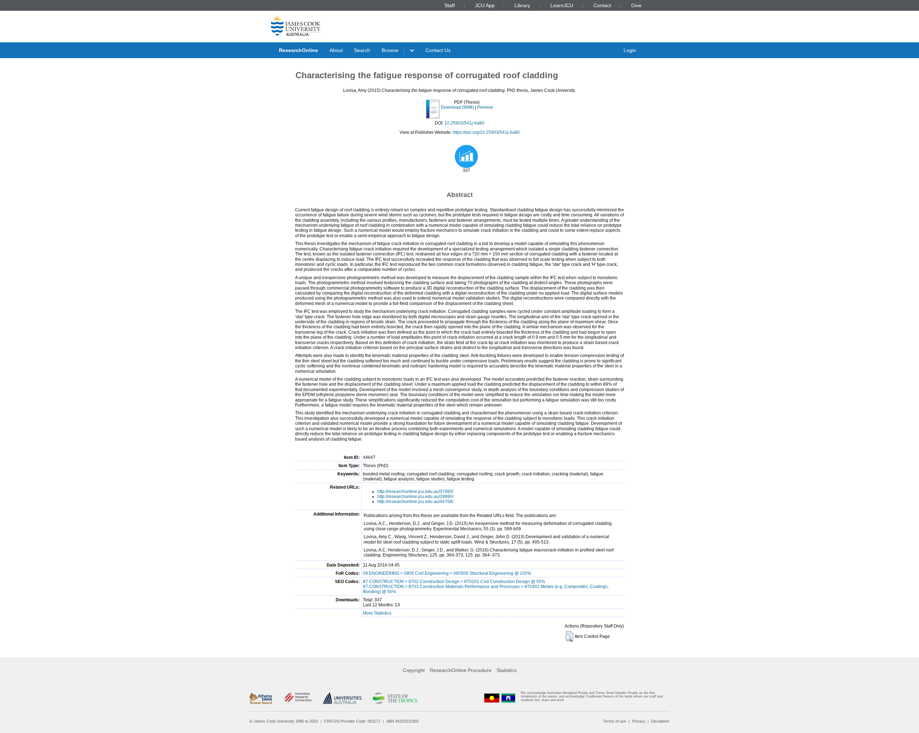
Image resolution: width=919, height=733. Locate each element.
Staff (449, 5)
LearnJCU (561, 5)
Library (522, 5)
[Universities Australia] (342, 698)
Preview (485, 107)
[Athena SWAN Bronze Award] (260, 698)
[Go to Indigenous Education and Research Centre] (491, 698)
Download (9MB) (457, 107)
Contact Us (438, 50)
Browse (390, 50)
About (336, 50)
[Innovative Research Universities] (297, 698)
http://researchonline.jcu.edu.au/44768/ (415, 501)
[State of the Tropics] (395, 698)
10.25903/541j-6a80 (464, 123)
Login (630, 50)
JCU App (485, 5)
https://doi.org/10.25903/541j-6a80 (486, 132)
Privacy (638, 721)
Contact (602, 5)
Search (362, 50)
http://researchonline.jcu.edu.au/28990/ (415, 496)
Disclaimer (660, 721)
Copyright (414, 670)
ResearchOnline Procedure (460, 670)
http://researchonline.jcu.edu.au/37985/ (415, 491)
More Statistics (377, 613)
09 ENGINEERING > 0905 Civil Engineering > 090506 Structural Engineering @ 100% (447, 573)
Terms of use (614, 721)
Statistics (506, 670)
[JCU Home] (296, 25)
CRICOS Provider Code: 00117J (352, 721)
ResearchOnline (298, 50)
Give (636, 5)
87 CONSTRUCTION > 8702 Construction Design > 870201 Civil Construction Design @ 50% (454, 581)
